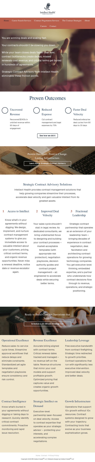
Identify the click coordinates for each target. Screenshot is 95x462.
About (87, 20)
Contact (53, 26)
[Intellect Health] (47, 9)
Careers (43, 26)
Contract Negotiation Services (46, 20)
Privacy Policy (53, 456)
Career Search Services (21, 20)
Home (6, 20)
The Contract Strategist (71, 20)
